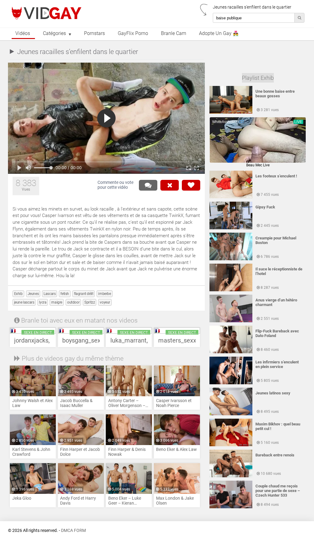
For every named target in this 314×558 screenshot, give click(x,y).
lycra (42, 302)
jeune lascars (24, 302)
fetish (64, 294)
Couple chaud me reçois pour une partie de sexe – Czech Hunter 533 (277, 491)
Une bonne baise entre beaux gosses (275, 93)
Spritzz (89, 302)
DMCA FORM (73, 530)
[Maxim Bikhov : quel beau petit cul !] (230, 445)
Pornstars (94, 33)
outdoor (73, 302)
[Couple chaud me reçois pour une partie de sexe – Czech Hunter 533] (230, 507)
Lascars (50, 294)
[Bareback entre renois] (230, 476)
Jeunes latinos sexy (272, 393)
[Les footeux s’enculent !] (230, 197)
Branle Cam (173, 33)
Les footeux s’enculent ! (276, 176)
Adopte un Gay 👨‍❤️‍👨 (219, 33)
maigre (56, 302)
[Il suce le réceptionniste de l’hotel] (230, 290)
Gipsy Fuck (265, 207)
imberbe (104, 294)
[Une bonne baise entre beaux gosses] (230, 112)
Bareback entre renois (274, 455)
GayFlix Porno (133, 33)
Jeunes (33, 294)
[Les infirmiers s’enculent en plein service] (230, 383)
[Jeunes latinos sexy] (230, 414)
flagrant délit (83, 294)
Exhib (18, 294)
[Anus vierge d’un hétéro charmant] (230, 321)
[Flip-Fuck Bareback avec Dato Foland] (230, 352)
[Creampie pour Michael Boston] (230, 259)
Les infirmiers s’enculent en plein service (277, 364)
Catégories (54, 33)
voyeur (105, 302)
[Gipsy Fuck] (230, 228)
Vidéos (22, 33)
